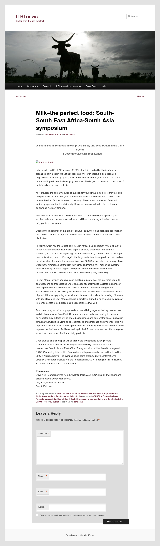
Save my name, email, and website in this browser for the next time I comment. (73, 515)
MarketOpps (41, 396)
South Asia (64, 396)
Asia (59, 393)
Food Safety (86, 393)
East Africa (75, 393)
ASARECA (97, 396)
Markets (51, 396)
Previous (21, 96)
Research (47, 86)
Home (19, 86)
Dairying (65, 393)
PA (57, 396)
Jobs (104, 86)
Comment (43, 433)
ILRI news (27, 16)
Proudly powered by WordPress (80, 535)
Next (140, 96)
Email (43, 491)
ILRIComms (69, 134)
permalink (78, 401)
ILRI (94, 393)
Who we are (32, 86)
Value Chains (76, 396)
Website (41, 506)
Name (43, 476)
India (99, 393)
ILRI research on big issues (68, 86)
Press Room (91, 86)
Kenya (105, 393)
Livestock (113, 393)
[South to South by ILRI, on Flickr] (44, 162)
